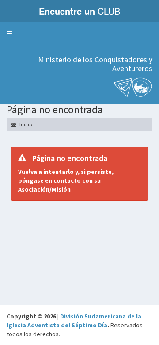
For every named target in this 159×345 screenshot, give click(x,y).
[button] (9, 33)
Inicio (25, 124)
